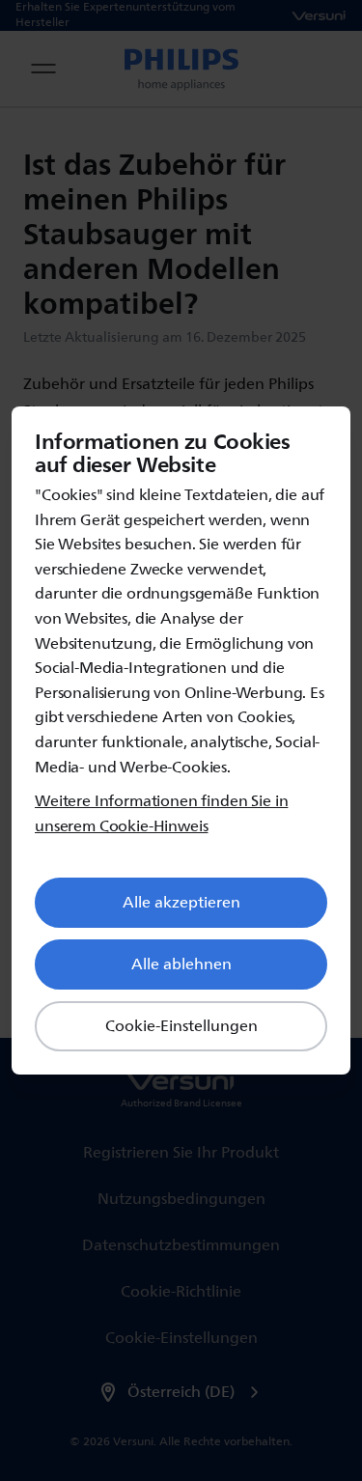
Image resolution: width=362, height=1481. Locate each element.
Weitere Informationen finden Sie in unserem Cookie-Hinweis (161, 814)
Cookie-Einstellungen (181, 1026)
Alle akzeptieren (181, 902)
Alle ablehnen (181, 964)
